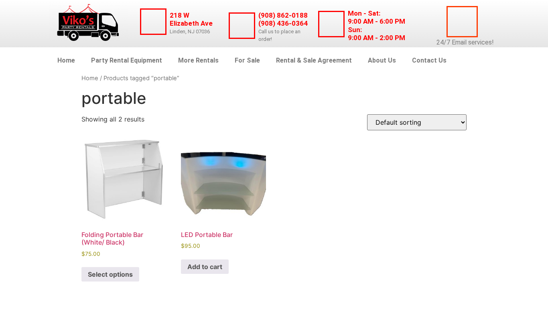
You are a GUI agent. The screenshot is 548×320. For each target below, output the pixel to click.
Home (66, 60)
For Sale (247, 60)
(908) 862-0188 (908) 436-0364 (283, 19)
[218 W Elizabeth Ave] (153, 21)
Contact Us (429, 60)
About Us (382, 60)
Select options (110, 274)
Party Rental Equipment (126, 60)
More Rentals (198, 60)
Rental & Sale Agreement (314, 60)
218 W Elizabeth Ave (191, 19)
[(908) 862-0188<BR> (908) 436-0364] (242, 25)
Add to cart (204, 267)
